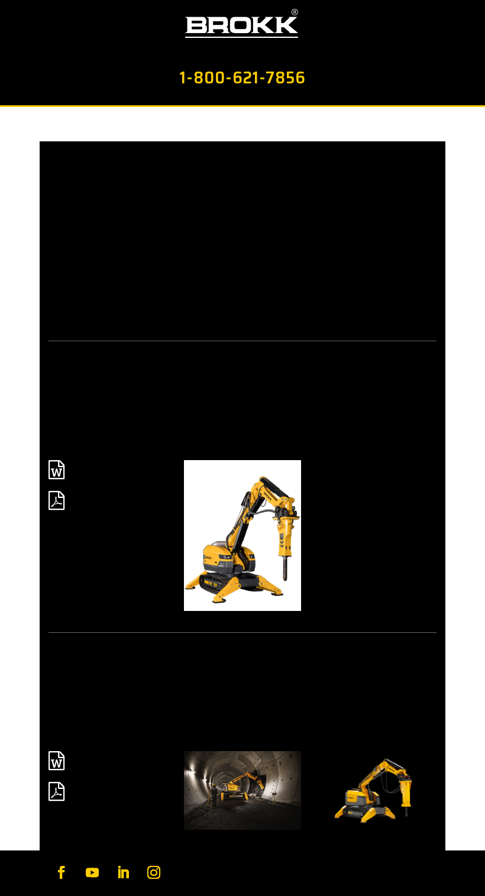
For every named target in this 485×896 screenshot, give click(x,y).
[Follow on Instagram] (154, 872)
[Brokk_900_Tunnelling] (243, 790)
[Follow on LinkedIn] (123, 872)
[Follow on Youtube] (92, 872)
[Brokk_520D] (243, 535)
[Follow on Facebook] (61, 872)
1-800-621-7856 (243, 77)
